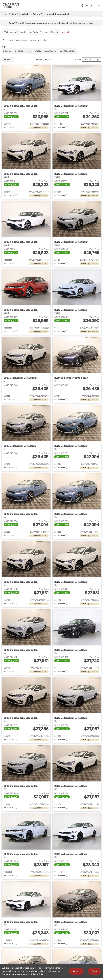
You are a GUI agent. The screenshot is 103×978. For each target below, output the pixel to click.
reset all (65, 32)
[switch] (99, 5)
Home (5, 14)
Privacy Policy (38, 974)
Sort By (78, 59)
